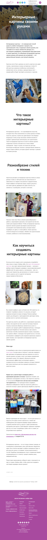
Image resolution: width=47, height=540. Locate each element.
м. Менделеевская (32, 2)
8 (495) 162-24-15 (33, 1)
